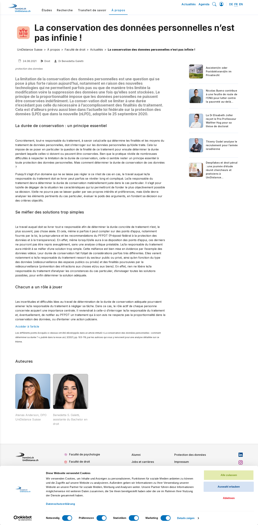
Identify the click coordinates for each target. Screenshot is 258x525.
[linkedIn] (241, 455)
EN (241, 4)
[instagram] (241, 462)
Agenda (204, 4)
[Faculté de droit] (25, 32)
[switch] (102, 518)
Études (47, 10)
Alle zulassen (229, 475)
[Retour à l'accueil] (19, 9)
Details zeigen (185, 518)
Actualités (188, 4)
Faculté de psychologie (84, 454)
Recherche (65, 10)
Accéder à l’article (27, 326)
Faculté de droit (79, 461)
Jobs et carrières (142, 462)
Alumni (136, 454)
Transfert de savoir (92, 10)
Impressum (181, 462)
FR (236, 4)
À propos (118, 10)
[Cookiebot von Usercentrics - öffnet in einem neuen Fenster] (22, 518)
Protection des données (190, 454)
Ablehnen (229, 498)
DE (231, 4)
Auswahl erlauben (229, 486)
